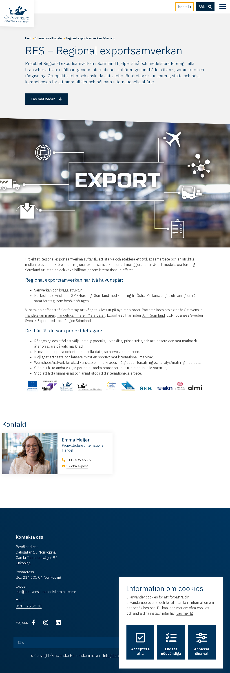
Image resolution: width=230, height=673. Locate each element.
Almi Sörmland (153, 315)
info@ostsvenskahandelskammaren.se (46, 591)
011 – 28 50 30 (29, 606)
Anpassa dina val (201, 651)
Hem (28, 38)
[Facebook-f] (33, 622)
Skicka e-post (77, 466)
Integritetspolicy (116, 655)
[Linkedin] (58, 622)
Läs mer (183, 613)
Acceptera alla (140, 651)
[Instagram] (45, 622)
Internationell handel (48, 38)
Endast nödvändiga (171, 651)
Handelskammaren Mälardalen (81, 315)
